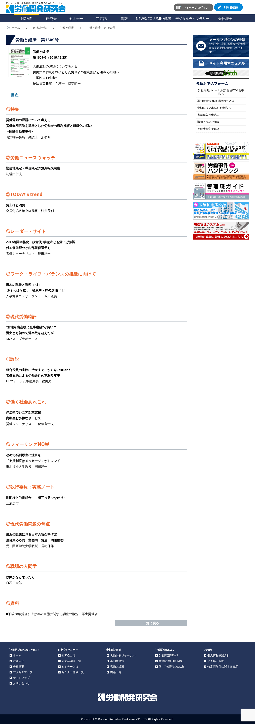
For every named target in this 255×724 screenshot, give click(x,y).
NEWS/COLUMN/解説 (153, 18)
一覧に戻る (151, 623)
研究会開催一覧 (71, 661)
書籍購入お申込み (208, 114)
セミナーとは (70, 666)
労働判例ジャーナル (122, 655)
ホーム (17, 655)
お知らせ (18, 661)
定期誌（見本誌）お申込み (214, 107)
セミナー (76, 18)
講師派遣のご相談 (208, 121)
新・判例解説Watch (171, 666)
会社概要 (225, 18)
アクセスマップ (22, 672)
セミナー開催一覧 (73, 672)
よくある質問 (215, 661)
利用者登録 (231, 7)
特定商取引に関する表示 (222, 666)
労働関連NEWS (168, 655)
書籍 (124, 18)
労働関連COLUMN (170, 661)
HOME (26, 18)
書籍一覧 (115, 672)
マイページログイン (195, 7)
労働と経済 (117, 666)
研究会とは (69, 655)
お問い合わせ (21, 683)
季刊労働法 (117, 661)
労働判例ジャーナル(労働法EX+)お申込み (221, 92)
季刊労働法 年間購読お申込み (215, 101)
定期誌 (101, 18)
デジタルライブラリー (192, 18)
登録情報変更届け (208, 128)
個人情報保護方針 (218, 655)
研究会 (51, 18)
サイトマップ (21, 678)
